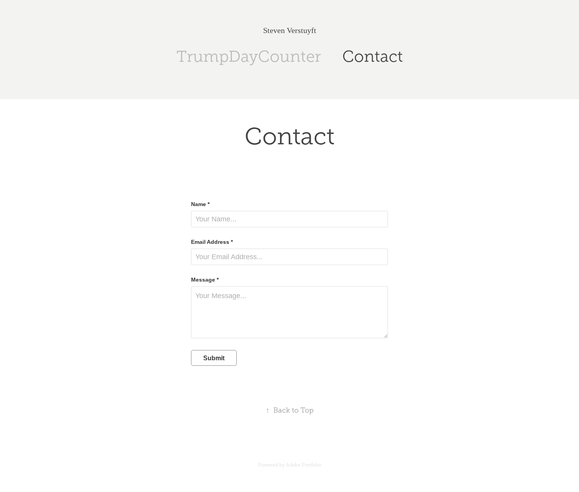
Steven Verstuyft (289, 30)
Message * (205, 279)
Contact (372, 56)
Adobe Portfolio (303, 465)
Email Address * (212, 242)
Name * (200, 204)
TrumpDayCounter (248, 56)
